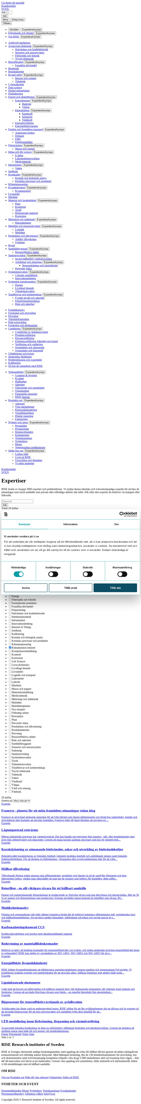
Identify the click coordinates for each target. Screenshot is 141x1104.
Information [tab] (70, 524)
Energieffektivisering (26, 126)
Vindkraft (27, 119)
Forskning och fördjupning (22, 325)
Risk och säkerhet (24, 304)
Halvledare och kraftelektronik (31, 49)
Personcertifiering (24, 338)
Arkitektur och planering (28, 262)
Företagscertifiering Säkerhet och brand (36, 341)
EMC (18, 139)
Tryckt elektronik (24, 58)
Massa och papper (25, 148)
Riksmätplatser (23, 222)
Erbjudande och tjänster (21, 33)
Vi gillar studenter (24, 463)
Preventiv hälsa (23, 268)
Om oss (5, 1077)
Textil (18, 209)
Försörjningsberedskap (27, 301)
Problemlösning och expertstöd (25, 359)
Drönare (19, 135)
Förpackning (15, 145)
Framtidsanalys (16, 309)
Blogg (18, 444)
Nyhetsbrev (21, 441)
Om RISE (13, 36)
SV (3, 9)
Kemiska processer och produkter (33, 181)
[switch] (53, 574)
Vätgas (26, 107)
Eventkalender (68, 1090)
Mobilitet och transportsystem (24, 226)
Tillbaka (6, 23)
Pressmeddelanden (11, 1090)
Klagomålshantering (26, 409)
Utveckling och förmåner (28, 460)
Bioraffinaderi (15, 62)
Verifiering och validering (29, 344)
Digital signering (24, 416)
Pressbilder (21, 425)
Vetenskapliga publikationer (30, 447)
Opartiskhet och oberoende (29, 347)
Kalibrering (14, 362)
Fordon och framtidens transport (25, 129)
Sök (3, 12)
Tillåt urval (70, 587)
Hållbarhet (20, 381)
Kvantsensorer (23, 190)
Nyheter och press (18, 422)
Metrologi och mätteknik (21, 219)
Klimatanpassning (18, 184)
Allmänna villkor (34, 1093)
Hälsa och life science (20, 152)
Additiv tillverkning (25, 239)
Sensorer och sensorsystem (29, 52)
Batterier (26, 104)
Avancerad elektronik (19, 46)
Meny (5, 19)
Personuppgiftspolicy (12, 1093)
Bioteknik (13, 68)
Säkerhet (20, 384)
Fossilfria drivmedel (26, 65)
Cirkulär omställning (26, 275)
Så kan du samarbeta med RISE (25, 366)
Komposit (20, 206)
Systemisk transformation (22, 281)
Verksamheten (16, 372)
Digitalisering (15, 93)
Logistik (19, 229)
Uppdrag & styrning (26, 375)
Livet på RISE (23, 457)
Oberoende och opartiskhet (29, 387)
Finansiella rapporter (26, 393)
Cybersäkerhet (16, 84)
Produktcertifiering (25, 335)
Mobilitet (20, 232)
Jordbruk (13, 171)
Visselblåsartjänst (24, 412)
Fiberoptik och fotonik (27, 55)
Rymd (11, 245)
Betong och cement (25, 78)
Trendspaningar (23, 438)
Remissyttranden (24, 432)
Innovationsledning (25, 278)
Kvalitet (19, 378)
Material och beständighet (22, 200)
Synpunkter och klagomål (29, 350)
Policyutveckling (17, 322)
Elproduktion (22, 110)
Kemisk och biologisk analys (30, 178)
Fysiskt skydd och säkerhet (29, 297)
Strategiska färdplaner (20, 356)
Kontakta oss (15, 400)
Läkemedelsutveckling (27, 158)
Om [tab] (116, 524)
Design (19, 285)
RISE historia (22, 397)
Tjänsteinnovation (25, 291)
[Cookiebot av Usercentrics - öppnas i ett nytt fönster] (122, 514)
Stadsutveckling (16, 255)
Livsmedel (14, 194)
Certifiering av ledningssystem (31, 332)
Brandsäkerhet (16, 71)
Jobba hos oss (15, 450)
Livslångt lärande (24, 288)
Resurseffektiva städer (27, 252)
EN (7, 9)
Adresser (20, 403)
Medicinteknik (23, 161)
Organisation (22, 390)
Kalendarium (22, 435)
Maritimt (13, 197)
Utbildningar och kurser (21, 353)
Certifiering (14, 328)
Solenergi (27, 116)
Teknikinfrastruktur (18, 319)
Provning (13, 316)
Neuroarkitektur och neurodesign (40, 265)
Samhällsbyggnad (18, 248)
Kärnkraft (27, 113)
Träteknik (20, 81)
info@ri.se (49, 1093)
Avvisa (26, 587)
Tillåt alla (115, 587)
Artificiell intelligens (19, 42)
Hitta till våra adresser (37, 1077)
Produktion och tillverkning (23, 235)
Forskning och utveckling (22, 313)
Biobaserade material (26, 213)
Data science (15, 87)
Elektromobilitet (23, 142)
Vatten (18, 168)
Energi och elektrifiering (21, 97)
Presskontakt (22, 428)
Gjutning (20, 242)
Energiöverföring (24, 123)
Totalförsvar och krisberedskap (25, 294)
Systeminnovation (18, 271)
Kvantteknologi (16, 187)
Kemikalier (14, 174)
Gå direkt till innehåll (12, 2)
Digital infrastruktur (19, 90)
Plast (17, 203)
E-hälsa (19, 155)
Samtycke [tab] (24, 524)
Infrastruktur (15, 164)
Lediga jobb (21, 454)
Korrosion (20, 216)
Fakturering (21, 419)
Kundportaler (8, 5)
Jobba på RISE (71, 1077)
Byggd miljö (15, 74)
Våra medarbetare (24, 406)
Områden (14, 29)
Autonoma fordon (25, 132)
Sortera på (7, 800)
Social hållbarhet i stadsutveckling (33, 258)
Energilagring (22, 100)
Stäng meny (18, 19)
